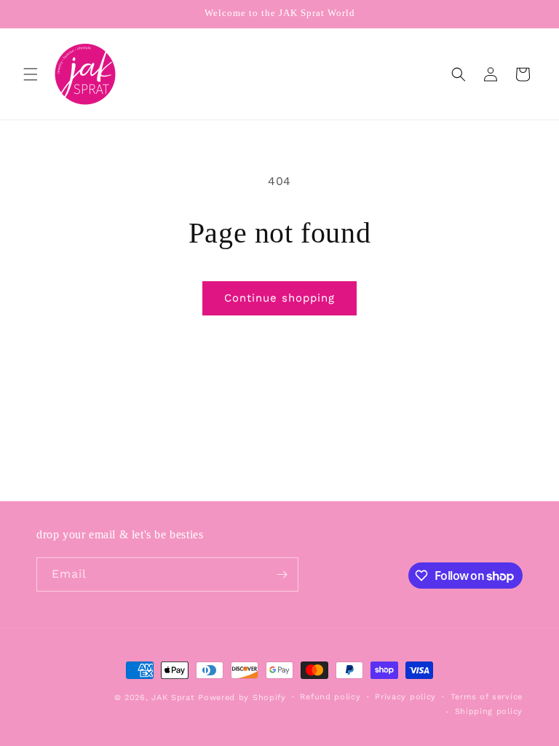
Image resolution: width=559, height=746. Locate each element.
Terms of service (487, 697)
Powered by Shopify (242, 697)
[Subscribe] (282, 574)
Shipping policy (489, 711)
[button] (31, 74)
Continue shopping (279, 298)
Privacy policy (405, 697)
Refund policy (330, 697)
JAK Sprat (172, 697)
